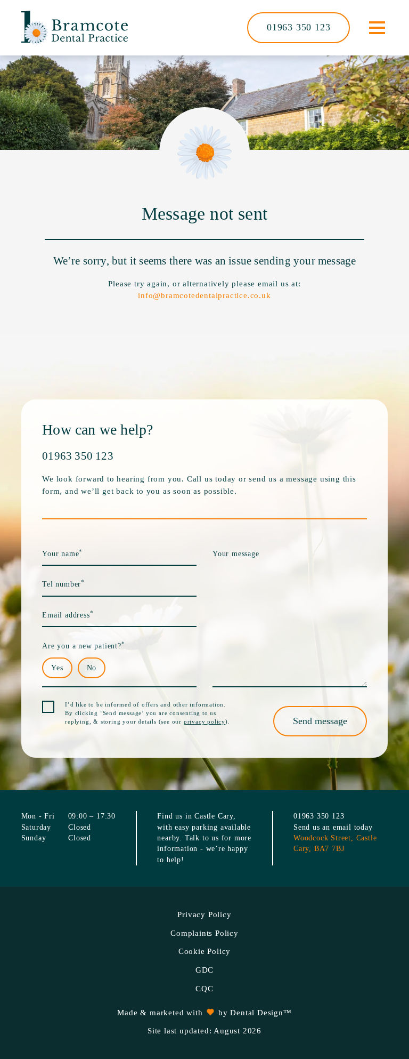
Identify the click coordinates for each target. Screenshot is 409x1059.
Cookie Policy (204, 951)
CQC (204, 988)
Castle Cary (213, 816)
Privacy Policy (204, 914)
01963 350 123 (298, 27)
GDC (204, 970)
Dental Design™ (260, 1012)
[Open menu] (377, 27)
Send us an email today (333, 827)
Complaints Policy (204, 933)
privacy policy (204, 722)
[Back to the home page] (74, 28)
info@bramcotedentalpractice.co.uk (204, 295)
